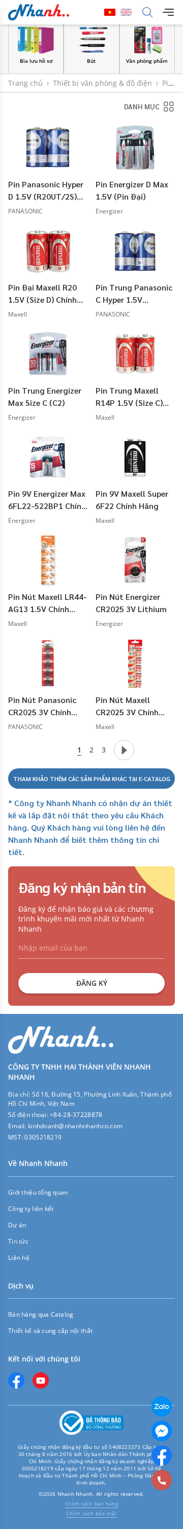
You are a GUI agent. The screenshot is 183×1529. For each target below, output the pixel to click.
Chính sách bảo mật (91, 1513)
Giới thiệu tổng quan (38, 1192)
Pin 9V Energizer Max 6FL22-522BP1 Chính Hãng (47, 500)
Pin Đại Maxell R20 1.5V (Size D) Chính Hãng (42, 294)
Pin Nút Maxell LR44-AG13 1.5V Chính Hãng (47, 603)
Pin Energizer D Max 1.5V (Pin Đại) (132, 190)
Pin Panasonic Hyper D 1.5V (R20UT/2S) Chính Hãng (45, 191)
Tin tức (18, 1241)
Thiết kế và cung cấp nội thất (50, 1330)
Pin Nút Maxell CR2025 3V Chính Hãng (127, 706)
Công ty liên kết (30, 1208)
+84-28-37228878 (76, 1114)
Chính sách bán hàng (91, 1503)
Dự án (17, 1225)
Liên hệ (18, 1257)
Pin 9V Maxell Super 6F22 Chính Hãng (132, 499)
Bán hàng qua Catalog (41, 1314)
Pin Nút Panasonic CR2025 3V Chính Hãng (42, 706)
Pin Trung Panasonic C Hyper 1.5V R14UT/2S (134, 294)
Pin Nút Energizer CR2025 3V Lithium (131, 602)
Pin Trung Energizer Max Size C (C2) (44, 396)
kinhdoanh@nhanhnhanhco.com (75, 1126)
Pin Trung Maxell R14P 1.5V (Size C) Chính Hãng (129, 397)
